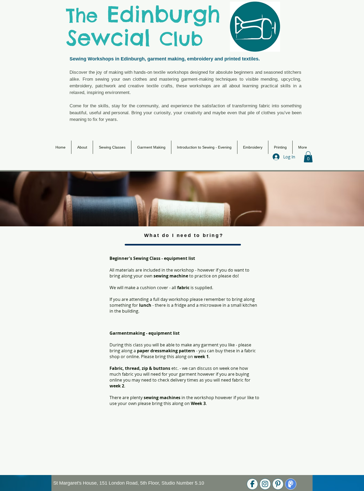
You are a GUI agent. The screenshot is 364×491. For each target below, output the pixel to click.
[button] (308, 156)
